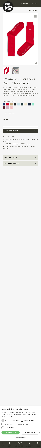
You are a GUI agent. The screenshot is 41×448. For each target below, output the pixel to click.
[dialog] (20, 423)
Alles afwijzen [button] (30, 432)
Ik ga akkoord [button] (11, 432)
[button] (20, 157)
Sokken (35, 10)
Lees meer (10, 416)
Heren (29, 10)
